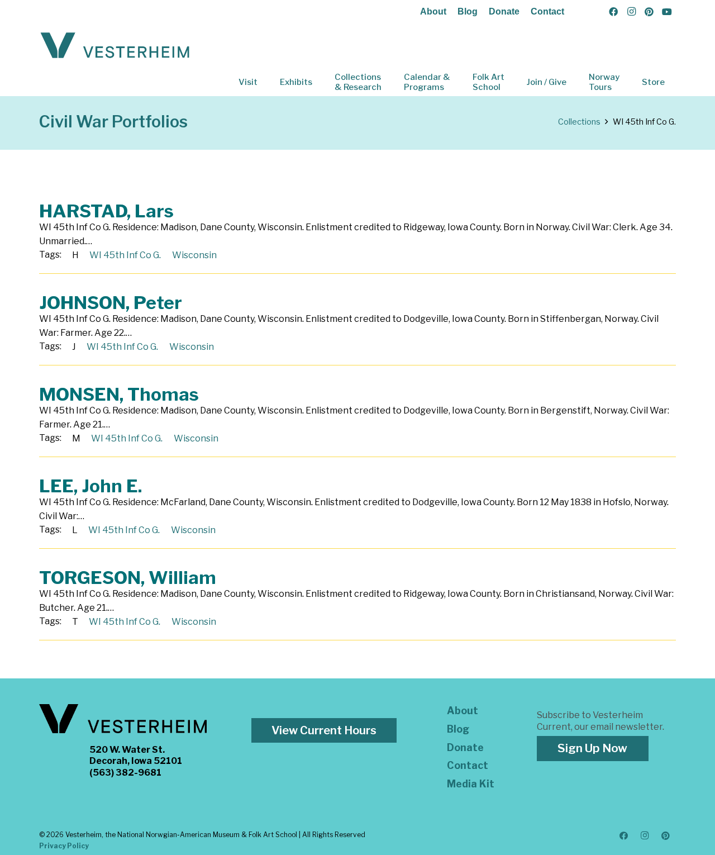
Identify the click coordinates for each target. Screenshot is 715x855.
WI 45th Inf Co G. (125, 255)
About (433, 11)
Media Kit (470, 784)
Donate (504, 11)
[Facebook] (613, 12)
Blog (467, 11)
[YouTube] (667, 12)
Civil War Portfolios (113, 121)
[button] (265, 82)
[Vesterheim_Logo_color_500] (115, 46)
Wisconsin (194, 255)
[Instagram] (631, 12)
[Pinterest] (649, 12)
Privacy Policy (64, 846)
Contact (547, 11)
